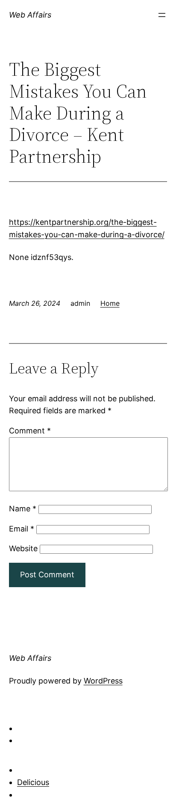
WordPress (103, 680)
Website (23, 548)
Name (22, 508)
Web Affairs (30, 14)
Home (110, 303)
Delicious (33, 782)
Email (21, 528)
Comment (30, 430)
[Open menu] (162, 15)
